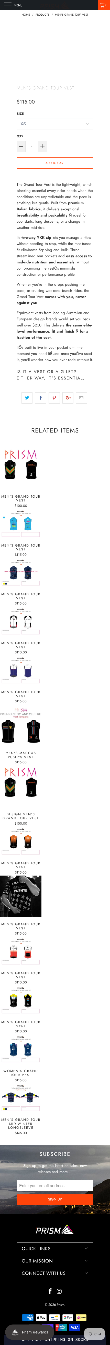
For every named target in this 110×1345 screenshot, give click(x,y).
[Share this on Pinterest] (54, 398)
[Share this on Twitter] (26, 398)
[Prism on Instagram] (59, 1292)
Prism (60, 1304)
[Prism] (55, 5)
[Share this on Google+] (67, 398)
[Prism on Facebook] (50, 1292)
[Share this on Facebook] (40, 398)
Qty (20, 136)
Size (20, 113)
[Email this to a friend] (81, 398)
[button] (55, 1340)
